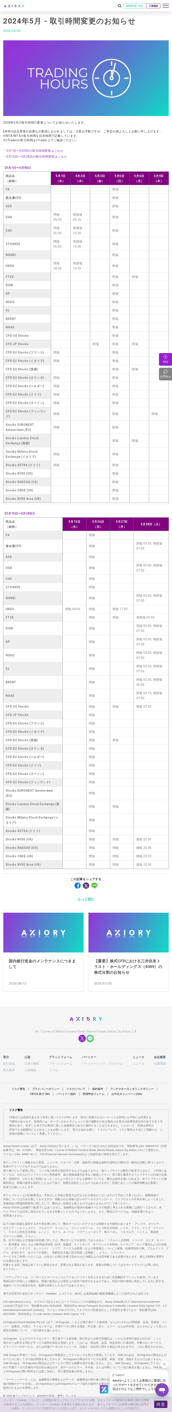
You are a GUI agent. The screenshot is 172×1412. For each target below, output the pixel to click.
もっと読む (86, 899)
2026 (126, 1094)
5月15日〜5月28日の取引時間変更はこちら (36, 156)
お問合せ (166, 374)
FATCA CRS (40, 1094)
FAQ (165, 361)
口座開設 (153, 6)
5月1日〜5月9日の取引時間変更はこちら (34, 150)
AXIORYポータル (134, 6)
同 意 (160, 1404)
